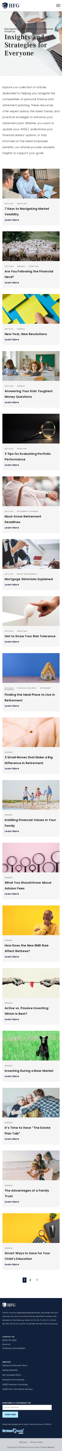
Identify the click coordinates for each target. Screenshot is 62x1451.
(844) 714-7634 (9, 1340)
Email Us (6, 1344)
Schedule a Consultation (13, 1348)
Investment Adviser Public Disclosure (41, 1323)
